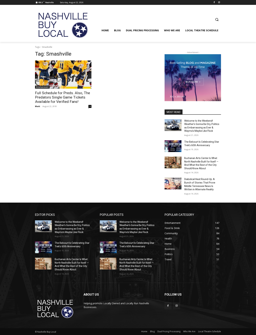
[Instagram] (219, 3)
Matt (37, 106)
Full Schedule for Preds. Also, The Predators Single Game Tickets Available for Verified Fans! (62, 97)
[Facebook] (214, 3)
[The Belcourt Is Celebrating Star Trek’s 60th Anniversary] (173, 146)
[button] (217, 19)
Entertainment (42, 87)
